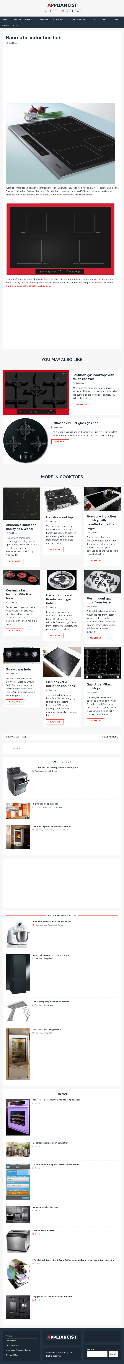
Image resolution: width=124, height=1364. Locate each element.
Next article (110, 737)
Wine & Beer (57, 19)
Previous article (16, 737)
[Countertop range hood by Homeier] (18, 1020)
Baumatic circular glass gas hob (74, 423)
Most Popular (62, 761)
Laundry (116, 19)
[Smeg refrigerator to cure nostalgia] (18, 992)
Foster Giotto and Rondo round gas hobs (59, 599)
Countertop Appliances (77, 19)
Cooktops (13, 43)
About (8, 1336)
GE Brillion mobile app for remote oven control (56, 1165)
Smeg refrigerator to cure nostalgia (51, 955)
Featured (38, 771)
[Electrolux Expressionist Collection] (18, 1155)
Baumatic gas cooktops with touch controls (28, 286)
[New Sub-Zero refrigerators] (18, 1078)
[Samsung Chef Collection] (18, 1221)
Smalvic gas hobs (18, 669)
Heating (104, 19)
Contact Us (11, 1341)
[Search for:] (62, 748)
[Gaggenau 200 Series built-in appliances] (18, 1317)
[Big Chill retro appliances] (18, 817)
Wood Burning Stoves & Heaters (55, 830)
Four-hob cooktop (59, 517)
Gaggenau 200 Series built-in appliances (53, 1296)
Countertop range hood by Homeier (51, 1002)
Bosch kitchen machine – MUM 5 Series (52, 921)
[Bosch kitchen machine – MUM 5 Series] (18, 946)
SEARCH (90, 1349)
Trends (62, 1093)
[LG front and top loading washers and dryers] (18, 795)
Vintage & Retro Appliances (53, 807)
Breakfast (29, 19)
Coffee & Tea (43, 19)
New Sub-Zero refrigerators (47, 1029)
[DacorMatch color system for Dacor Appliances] (18, 1134)
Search (113, 1354)
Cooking (5, 19)
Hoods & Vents (48, 1005)
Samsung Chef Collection (45, 1207)
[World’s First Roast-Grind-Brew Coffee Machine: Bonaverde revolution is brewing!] (18, 1287)
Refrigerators (48, 959)
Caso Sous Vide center (44, 1231)
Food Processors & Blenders (53, 925)
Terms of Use (12, 1355)
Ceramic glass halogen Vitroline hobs (19, 594)
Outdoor (5, 25)
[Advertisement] (62, 73)
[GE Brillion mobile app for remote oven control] (18, 1198)
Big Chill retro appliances (45, 804)
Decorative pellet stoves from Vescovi (52, 826)
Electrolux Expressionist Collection (50, 1143)
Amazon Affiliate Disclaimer (18, 1350)
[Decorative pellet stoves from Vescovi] (18, 847)
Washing (17, 19)
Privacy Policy (12, 1345)
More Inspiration (62, 915)
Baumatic (97, 282)
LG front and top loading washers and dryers (55, 767)
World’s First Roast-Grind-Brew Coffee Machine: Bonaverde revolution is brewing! (74, 1260)
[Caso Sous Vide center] (18, 1251)
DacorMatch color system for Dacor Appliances (56, 1100)
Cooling (94, 19)
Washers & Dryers (50, 771)
